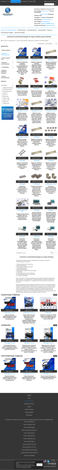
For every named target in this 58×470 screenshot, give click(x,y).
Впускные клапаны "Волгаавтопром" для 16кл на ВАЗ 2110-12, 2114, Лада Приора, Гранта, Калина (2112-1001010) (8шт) (51, 243)
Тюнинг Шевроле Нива (29, 438)
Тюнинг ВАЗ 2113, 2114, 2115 (29, 444)
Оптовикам (24, 1)
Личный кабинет (29, 412)
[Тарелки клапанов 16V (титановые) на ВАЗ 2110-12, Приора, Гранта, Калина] (36, 129)
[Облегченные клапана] (22, 103)
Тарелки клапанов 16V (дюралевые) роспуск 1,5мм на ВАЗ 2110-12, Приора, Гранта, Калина (50, 65)
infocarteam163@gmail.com (47, 23)
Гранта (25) (5, 96)
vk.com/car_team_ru (47, 19)
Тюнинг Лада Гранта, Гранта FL (29, 430)
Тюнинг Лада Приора (29, 427)
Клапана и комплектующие (5, 54)
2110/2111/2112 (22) (7, 89)
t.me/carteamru (46, 21)
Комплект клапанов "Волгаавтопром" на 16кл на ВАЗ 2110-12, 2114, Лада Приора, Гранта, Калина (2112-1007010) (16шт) (22, 243)
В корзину (22, 57)
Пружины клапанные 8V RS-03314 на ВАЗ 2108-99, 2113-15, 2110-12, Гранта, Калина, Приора (50, 190)
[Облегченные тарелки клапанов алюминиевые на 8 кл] (51, 103)
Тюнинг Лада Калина (29, 433)
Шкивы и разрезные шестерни (4, 72)
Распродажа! (42, 30)
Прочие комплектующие (5, 77)
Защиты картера (6, 50)
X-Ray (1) (5, 93)
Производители (32, 30)
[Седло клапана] (36, 202)
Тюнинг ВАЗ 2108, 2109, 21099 (29, 450)
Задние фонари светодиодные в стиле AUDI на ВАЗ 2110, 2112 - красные (29, 378)
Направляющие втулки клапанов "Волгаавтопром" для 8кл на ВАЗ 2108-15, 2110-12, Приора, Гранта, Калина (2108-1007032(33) (51, 217)
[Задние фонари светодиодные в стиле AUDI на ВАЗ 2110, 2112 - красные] (29, 364)
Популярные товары (7, 32)
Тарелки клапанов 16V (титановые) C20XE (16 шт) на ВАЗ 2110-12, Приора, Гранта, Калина (36, 166)
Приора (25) (6, 103)
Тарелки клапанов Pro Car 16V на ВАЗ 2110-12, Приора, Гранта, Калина (22, 93)
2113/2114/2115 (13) (7, 91)
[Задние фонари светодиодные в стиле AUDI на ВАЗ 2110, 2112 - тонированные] (9, 303)
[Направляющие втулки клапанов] (51, 202)
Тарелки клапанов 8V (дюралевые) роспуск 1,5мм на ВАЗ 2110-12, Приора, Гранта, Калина (50, 143)
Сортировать (40, 43)
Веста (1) (5, 94)
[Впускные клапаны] (51, 228)
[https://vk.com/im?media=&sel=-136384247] (7, 113)
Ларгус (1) (5, 101)
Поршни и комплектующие (5, 63)
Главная (4, 1)
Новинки (49, 30)
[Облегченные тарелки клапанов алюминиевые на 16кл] (36, 103)
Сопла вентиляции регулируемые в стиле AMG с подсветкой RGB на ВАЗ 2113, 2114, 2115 (10, 347)
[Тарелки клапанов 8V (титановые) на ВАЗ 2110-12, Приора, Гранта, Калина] (22, 152)
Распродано (37, 134)
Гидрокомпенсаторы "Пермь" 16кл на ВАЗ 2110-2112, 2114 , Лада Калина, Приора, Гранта (22, 216)
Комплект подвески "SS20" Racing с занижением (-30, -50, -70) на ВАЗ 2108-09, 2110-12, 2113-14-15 (48, 317)
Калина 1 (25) (6, 98)
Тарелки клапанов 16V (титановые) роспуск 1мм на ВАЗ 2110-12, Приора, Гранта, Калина (50, 166)
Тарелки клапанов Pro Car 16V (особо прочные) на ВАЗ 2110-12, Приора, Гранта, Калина (36, 93)
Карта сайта (29, 415)
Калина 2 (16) (6, 99)
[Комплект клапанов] (22, 228)
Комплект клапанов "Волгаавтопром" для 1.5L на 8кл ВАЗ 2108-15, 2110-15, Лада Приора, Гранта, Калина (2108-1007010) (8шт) (36, 244)
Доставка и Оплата (29, 403)
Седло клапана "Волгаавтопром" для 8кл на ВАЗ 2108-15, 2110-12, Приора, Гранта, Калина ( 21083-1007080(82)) (36, 216)
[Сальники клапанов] (51, 80)
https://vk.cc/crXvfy (50, 25)
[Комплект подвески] (48, 303)
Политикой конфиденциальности (23, 467)
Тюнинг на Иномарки (29, 455)
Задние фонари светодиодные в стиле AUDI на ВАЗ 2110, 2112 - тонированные (9, 317)
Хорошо (39, 464)
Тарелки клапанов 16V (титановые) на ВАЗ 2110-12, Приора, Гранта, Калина (36, 142)
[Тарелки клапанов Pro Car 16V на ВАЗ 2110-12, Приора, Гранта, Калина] (22, 80)
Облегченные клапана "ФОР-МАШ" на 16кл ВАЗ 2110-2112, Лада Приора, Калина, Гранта (22, 143)
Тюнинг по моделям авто (8, 30)
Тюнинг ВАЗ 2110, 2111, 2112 (29, 447)
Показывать (19, 253)
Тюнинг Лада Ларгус (29, 441)
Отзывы (30, 1)
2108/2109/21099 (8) (8, 87)
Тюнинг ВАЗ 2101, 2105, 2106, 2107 (29, 452)
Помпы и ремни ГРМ (5, 58)
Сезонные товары (19, 32)
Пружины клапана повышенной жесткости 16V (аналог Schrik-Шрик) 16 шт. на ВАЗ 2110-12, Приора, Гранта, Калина (36, 191)
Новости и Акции (29, 409)
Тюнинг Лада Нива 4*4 (29, 435)
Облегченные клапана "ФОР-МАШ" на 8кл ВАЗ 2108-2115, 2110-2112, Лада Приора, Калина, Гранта (22, 117)
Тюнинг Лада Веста (29, 421)
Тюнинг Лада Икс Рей (29, 424)
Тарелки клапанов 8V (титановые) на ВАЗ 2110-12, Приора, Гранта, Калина (22, 165)
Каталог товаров (16, 1)
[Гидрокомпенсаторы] (22, 202)
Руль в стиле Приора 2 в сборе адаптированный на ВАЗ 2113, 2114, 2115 (48, 377)
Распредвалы (5, 67)
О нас (8, 1)
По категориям (21, 30)
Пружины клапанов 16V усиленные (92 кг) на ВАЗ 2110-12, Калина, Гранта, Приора (22, 190)
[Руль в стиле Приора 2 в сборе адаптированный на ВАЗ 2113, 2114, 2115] (48, 364)
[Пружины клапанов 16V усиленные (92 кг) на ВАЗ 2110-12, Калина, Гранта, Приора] (22, 176)
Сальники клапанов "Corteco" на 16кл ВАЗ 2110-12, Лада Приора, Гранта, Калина (51, 93)
